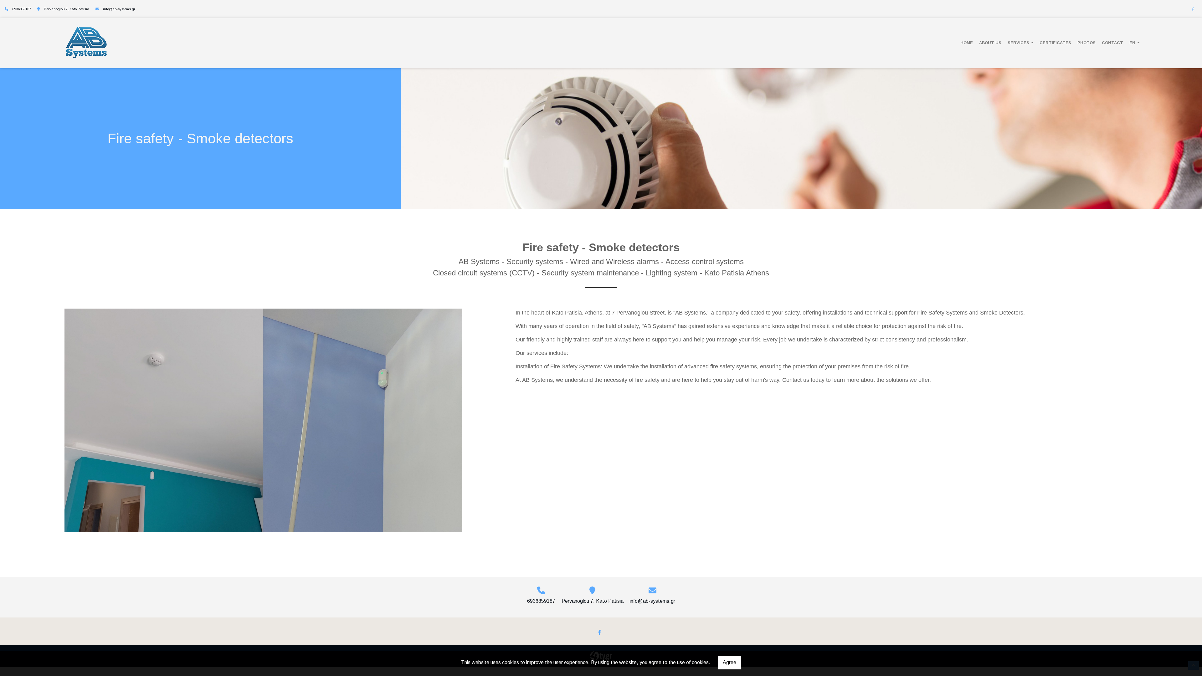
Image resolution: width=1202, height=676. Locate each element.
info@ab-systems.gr (119, 9)
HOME (966, 42)
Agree (729, 662)
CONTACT (1112, 42)
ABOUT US (990, 42)
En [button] (1133, 42)
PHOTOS (1086, 42)
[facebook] (1193, 9)
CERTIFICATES (1055, 42)
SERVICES (1019, 42)
